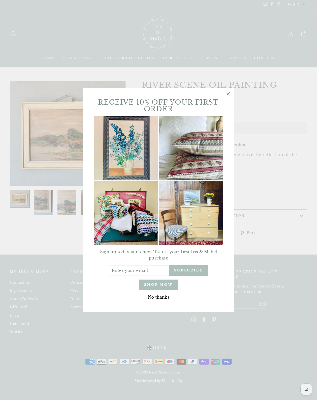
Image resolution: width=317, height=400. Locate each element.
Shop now (158, 285)
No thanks (158, 297)
